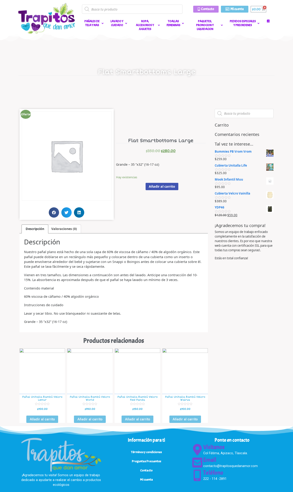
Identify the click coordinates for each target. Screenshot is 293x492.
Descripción (35, 229)
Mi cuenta (146, 479)
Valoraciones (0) (64, 229)
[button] (206, 9)
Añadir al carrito (162, 186)
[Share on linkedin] (79, 212)
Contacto (146, 470)
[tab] (35, 228)
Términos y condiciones (146, 452)
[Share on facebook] (54, 212)
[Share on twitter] (66, 212)
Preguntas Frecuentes (146, 461)
